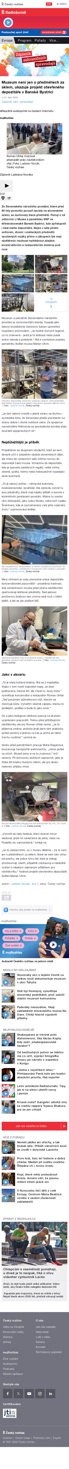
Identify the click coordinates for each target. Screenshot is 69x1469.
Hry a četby (11, 931)
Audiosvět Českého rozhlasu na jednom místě (27, 961)
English (57, 1438)
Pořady (40, 40)
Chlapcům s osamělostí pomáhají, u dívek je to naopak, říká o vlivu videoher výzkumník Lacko (29, 1273)
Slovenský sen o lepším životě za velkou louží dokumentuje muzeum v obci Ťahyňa (41, 978)
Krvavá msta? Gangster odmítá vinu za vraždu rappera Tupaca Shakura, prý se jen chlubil (42, 1105)
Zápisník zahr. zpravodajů (17, 101)
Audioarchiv (10, 1363)
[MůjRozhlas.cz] (6, 118)
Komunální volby (13, 1332)
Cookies (7, 1438)
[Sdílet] (9, 198)
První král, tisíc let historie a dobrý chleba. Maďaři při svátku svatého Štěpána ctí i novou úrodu (41, 1162)
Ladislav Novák (29, 163)
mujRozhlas (9, 921)
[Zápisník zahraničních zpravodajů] (34, 60)
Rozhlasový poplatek (49, 1352)
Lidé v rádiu (43, 1337)
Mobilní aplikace (13, 1374)
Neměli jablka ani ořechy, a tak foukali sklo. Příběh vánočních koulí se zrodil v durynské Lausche (41, 1146)
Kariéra (40, 1342)
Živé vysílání (12, 945)
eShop (7, 1342)
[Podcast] (3, 198)
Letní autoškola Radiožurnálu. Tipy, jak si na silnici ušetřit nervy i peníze (41, 1089)
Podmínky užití (41, 1438)
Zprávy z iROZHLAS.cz (19, 1218)
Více (54, 40)
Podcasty (9, 1368)
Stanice (7, 1337)
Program (24, 40)
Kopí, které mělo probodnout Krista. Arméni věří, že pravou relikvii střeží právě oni (38, 1178)
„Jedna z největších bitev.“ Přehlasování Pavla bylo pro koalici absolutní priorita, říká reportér (41, 1073)
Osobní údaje (22, 1438)
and (34, 883)
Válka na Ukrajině (13, 1327)
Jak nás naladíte (46, 1327)
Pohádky (10, 938)
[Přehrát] (6, 186)
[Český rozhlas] (12, 4)
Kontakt (41, 1347)
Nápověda (42, 1332)
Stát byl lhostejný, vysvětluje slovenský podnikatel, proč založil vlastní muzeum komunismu (40, 994)
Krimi (31, 931)
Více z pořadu (14, 1137)
